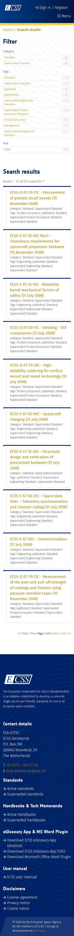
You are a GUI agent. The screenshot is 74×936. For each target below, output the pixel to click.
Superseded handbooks (26, 820)
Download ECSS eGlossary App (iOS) (36, 851)
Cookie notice (18, 908)
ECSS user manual (22, 877)
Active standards (20, 788)
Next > (56, 633)
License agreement (22, 897)
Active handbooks (21, 814)
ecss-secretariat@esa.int (26, 771)
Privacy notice (18, 903)
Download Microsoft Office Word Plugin (39, 857)
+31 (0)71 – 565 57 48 (22, 765)
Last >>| (66, 633)
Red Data (39, 931)
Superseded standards (25, 794)
